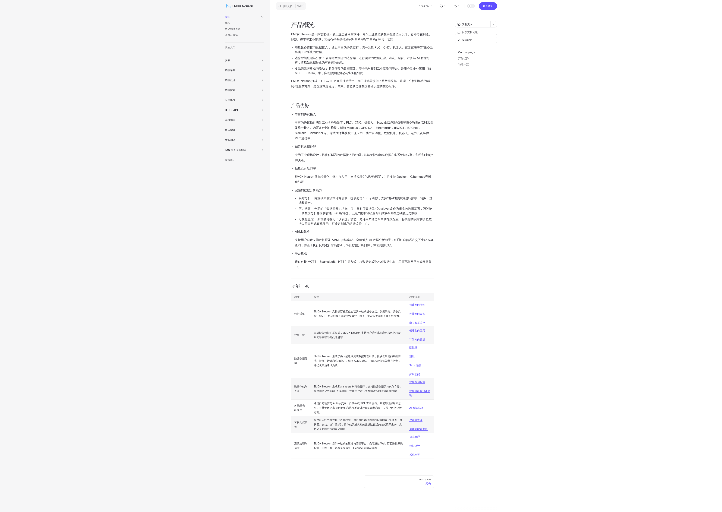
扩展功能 (414, 374)
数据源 (413, 347)
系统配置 (414, 454)
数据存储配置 (417, 382)
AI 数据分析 (416, 407)
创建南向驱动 (417, 304)
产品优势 (463, 58)
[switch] (471, 6)
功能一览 (463, 64)
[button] (262, 17)
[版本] (443, 6)
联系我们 (488, 6)
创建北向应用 (417, 330)
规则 (412, 356)
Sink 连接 (415, 365)
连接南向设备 (417, 313)
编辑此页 (467, 40)
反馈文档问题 (470, 32)
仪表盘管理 (415, 420)
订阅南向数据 (417, 339)
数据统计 (414, 445)
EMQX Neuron (242, 6)
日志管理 (414, 436)
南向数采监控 (417, 322)
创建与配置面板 (418, 429)
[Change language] (457, 6)
